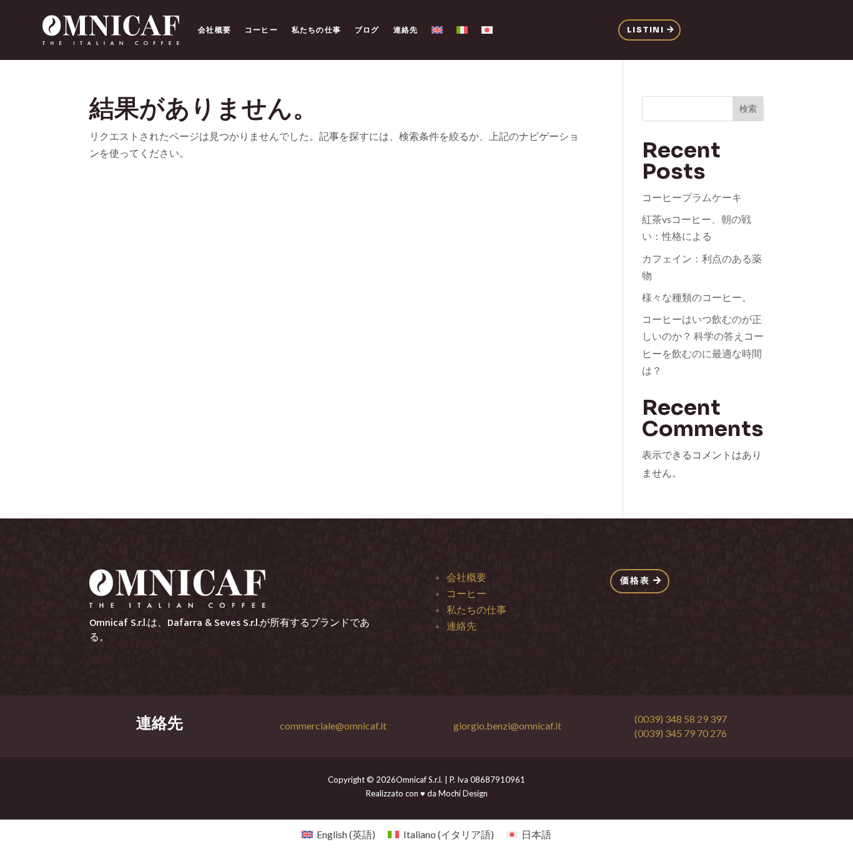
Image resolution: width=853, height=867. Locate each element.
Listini (645, 29)
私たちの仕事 (316, 29)
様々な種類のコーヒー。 (697, 297)
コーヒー (261, 29)
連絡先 (405, 29)
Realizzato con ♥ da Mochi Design (427, 793)
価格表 (635, 580)
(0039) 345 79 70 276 (680, 733)
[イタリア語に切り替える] (462, 30)
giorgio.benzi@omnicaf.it (507, 725)
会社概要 (214, 29)
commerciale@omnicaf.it (333, 725)
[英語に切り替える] (437, 30)
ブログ (367, 29)
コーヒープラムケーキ (692, 197)
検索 (748, 108)
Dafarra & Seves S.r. (211, 623)
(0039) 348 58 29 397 (680, 719)
